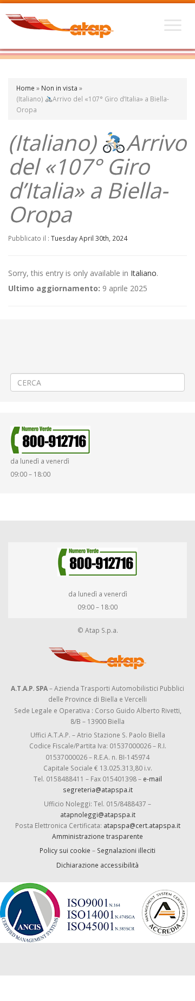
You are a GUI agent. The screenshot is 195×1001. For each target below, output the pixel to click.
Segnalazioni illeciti (126, 850)
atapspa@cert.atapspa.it (141, 825)
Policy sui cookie (65, 850)
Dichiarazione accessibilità (97, 865)
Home (25, 88)
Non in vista (59, 88)
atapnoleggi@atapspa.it (97, 814)
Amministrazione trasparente (97, 836)
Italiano (144, 273)
